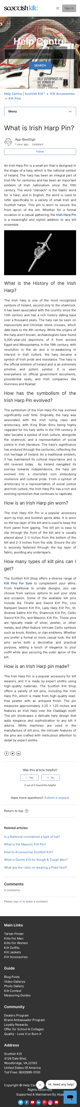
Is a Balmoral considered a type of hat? (32, 837)
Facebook (6, 753)
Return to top (14, 811)
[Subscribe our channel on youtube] (32, 1102)
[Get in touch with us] (56, 1102)
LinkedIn (18, 753)
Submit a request (56, 798)
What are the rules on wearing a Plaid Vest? (35, 867)
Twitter (12, 753)
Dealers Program (16, 1015)
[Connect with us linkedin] (38, 1102)
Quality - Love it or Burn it (22, 1034)
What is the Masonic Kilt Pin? (25, 844)
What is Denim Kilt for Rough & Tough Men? (36, 860)
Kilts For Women (16, 943)
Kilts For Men (13, 938)
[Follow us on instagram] (50, 1102)
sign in (17, 901)
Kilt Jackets (12, 952)
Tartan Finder (14, 934)
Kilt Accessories (62, 94)
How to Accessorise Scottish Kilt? (28, 852)
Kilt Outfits (11, 948)
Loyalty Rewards (16, 1025)
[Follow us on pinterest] (44, 1102)
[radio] (29, 778)
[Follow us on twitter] (20, 1102)
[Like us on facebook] (26, 1102)
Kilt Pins (15, 98)
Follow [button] (40, 151)
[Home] (21, 8)
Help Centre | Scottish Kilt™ (24, 94)
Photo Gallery (14, 986)
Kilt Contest (12, 991)
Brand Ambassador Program (24, 1020)
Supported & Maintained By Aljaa (40, 1094)
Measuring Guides (17, 995)
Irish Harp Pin (66, 215)
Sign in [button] (69, 8)
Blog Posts (12, 977)
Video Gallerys (14, 981)
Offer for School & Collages (24, 1029)
